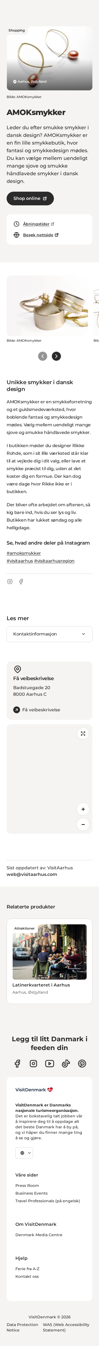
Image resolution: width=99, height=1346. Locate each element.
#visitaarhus (20, 560)
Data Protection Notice (22, 1327)
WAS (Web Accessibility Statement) (66, 1327)
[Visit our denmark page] (17, 1063)
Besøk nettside (38, 234)
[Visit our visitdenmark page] (49, 1063)
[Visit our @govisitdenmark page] (66, 1063)
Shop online (26, 198)
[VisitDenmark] (34, 1089)
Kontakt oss (27, 1276)
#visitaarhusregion (54, 560)
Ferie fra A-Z (27, 1268)
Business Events (31, 1193)
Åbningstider (36, 224)
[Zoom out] (83, 824)
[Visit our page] (33, 1063)
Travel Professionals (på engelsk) (47, 1200)
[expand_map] (83, 733)
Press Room (27, 1185)
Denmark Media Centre (38, 1234)
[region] (49, 779)
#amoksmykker (24, 553)
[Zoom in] (83, 809)
